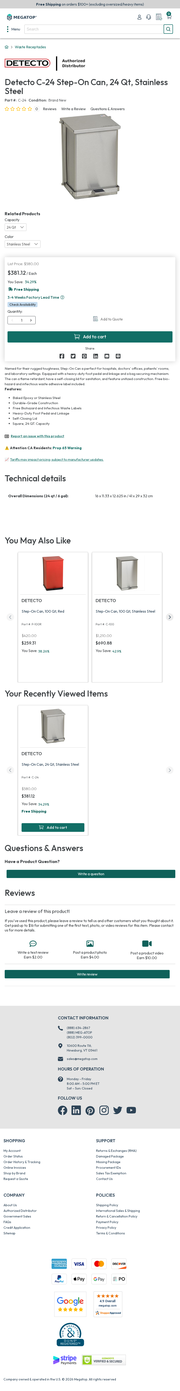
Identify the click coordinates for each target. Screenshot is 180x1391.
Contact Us (104, 1179)
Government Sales (17, 1216)
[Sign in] (139, 17)
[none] (13, 29)
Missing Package (108, 1162)
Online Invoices (15, 1167)
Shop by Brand (14, 1173)
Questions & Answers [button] (107, 109)
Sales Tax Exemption (111, 1173)
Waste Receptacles (30, 47)
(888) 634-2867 (78, 1028)
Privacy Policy (106, 1227)
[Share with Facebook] (62, 356)
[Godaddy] (64, 1359)
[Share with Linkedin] (95, 356)
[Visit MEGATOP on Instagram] (104, 1110)
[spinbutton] (22, 320)
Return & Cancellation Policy (116, 1216)
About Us (10, 1205)
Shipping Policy (107, 1205)
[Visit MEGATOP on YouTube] (131, 1110)
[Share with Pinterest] (84, 356)
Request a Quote (16, 1179)
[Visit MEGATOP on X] (117, 1110)
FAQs (7, 1222)
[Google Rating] (70, 1304)
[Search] (168, 29)
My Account (12, 1151)
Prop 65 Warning (67, 448)
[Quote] (159, 17)
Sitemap (9, 1233)
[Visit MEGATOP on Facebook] (62, 1110)
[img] (85, 63)
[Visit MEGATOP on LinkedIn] (76, 1110)
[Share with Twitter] (73, 356)
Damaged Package (110, 1156)
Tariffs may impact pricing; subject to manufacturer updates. (57, 459)
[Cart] (169, 17)
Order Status (13, 1156)
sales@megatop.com (82, 1059)
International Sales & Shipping (118, 1211)
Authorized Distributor (20, 1211)
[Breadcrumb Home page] (6, 47)
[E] (107, 356)
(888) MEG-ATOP (79, 1032)
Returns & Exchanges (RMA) (116, 1151)
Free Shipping (34, 811)
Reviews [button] (49, 109)
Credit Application (17, 1227)
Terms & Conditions (110, 1233)
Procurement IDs (108, 1167)
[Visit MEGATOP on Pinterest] (90, 1111)
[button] (62, 297)
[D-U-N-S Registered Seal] (70, 1334)
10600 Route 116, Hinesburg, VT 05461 (82, 1048)
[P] (118, 356)
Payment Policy (107, 1222)
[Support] (148, 17)
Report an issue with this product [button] (37, 436)
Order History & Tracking (22, 1162)
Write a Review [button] (73, 109)
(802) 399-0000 (80, 1037)
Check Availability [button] (22, 304)
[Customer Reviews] (108, 1304)
